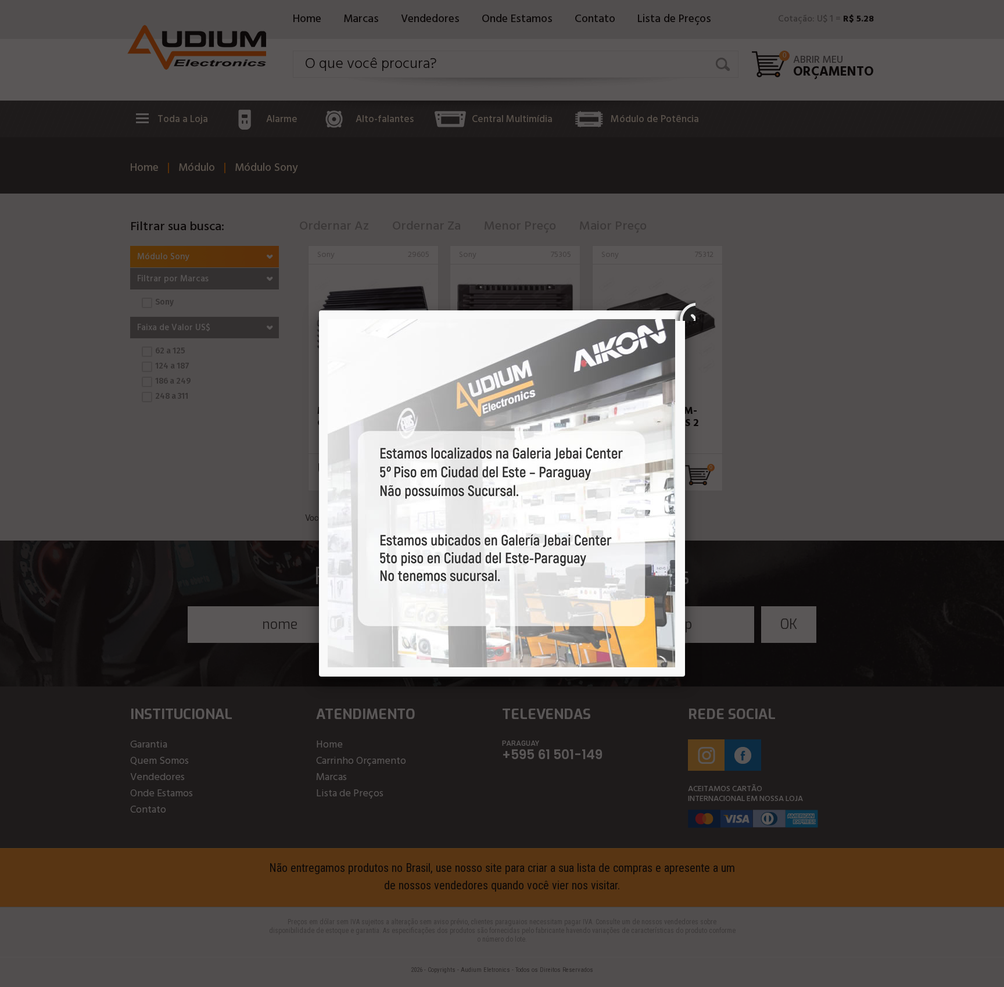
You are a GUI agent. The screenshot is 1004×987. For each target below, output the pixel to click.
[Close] (685, 310)
